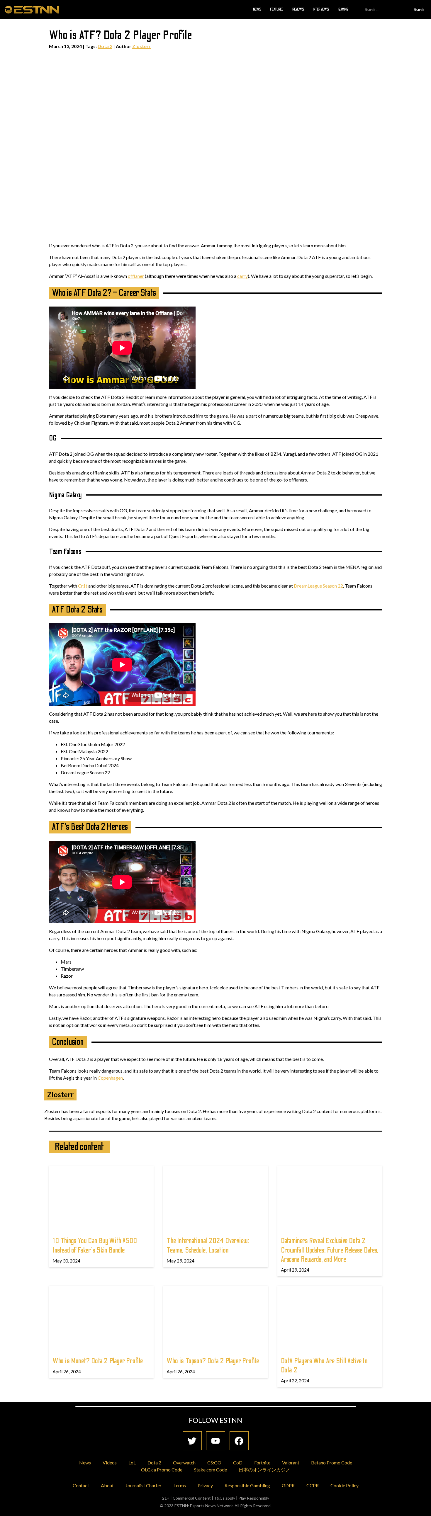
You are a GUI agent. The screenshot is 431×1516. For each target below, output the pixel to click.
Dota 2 (105, 46)
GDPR (288, 1485)
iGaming (343, 9)
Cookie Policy (344, 1485)
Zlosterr (141, 46)
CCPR (312, 1485)
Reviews (298, 9)
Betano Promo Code (331, 1462)
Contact (81, 1485)
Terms (179, 1485)
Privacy (205, 1485)
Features (277, 9)
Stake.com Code (210, 1469)
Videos (110, 1462)
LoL (132, 1462)
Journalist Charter (143, 1485)
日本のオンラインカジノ (264, 1469)
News (257, 9)
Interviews (321, 9)
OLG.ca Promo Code (161, 1469)
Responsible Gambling (247, 1485)
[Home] (32, 9)
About (107, 1485)
